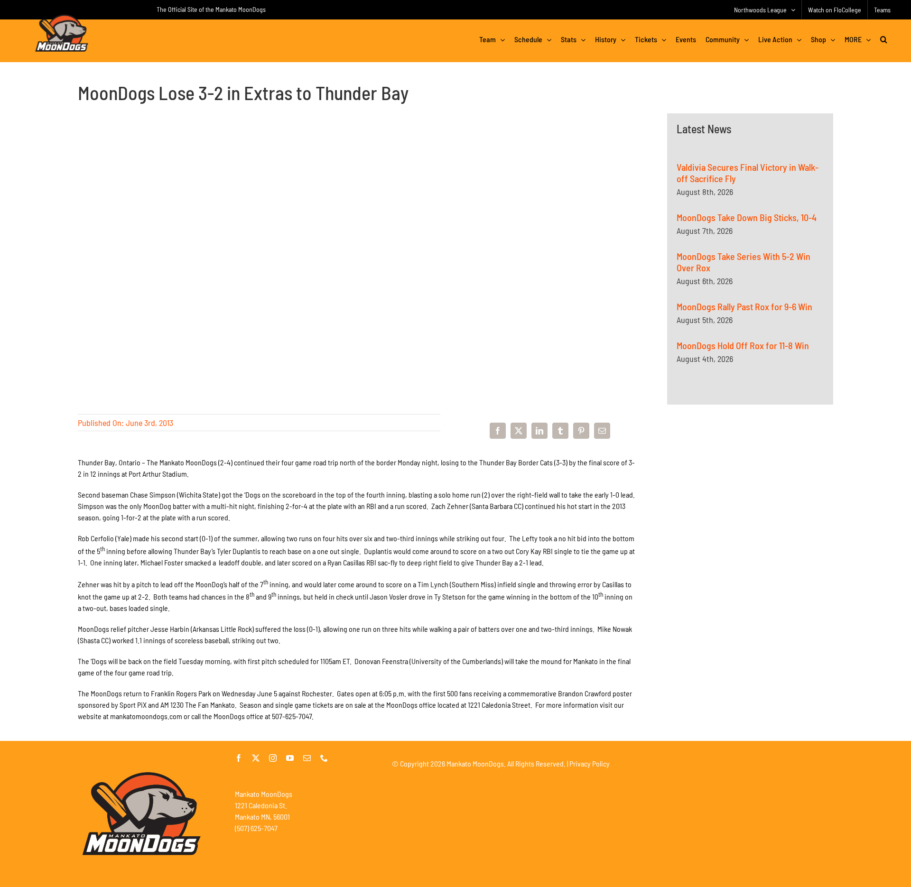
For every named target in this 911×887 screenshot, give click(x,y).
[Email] (602, 430)
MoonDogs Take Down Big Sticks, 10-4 (747, 217)
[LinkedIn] (539, 430)
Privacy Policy (589, 763)
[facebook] (238, 758)
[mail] (307, 758)
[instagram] (273, 758)
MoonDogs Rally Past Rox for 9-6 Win (744, 306)
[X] (518, 430)
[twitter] (256, 758)
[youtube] (290, 758)
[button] (883, 39)
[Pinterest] (581, 430)
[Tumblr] (560, 430)
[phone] (324, 758)
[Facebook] (497, 430)
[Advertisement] (750, 516)
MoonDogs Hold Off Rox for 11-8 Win (743, 345)
